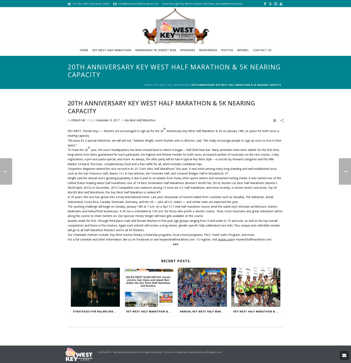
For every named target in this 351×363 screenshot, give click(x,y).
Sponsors (187, 50)
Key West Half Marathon (111, 50)
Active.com (225, 239)
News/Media (208, 50)
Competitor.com (129, 188)
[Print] (274, 120)
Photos (227, 50)
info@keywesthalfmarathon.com (138, 3)
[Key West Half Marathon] (175, 26)
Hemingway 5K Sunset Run (155, 50)
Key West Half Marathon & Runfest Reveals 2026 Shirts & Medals (256, 311)
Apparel (243, 50)
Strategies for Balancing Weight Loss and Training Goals (96, 311)
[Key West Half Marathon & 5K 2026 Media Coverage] (148, 287)
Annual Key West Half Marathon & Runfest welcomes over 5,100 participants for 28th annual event (203, 311)
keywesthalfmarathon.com (177, 239)
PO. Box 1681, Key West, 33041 (91, 3)
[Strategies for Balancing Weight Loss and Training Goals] (95, 287)
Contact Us (262, 50)
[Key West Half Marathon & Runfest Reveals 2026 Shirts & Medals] (255, 287)
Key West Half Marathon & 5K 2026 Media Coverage (149, 311)
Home (84, 50)
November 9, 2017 (108, 120)
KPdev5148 (78, 120)
